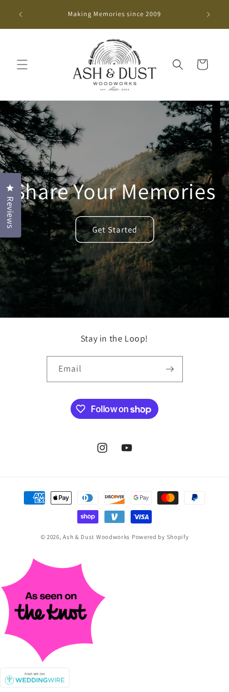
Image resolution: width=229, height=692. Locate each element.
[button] (22, 64)
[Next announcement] (208, 14)
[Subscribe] (170, 369)
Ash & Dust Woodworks (96, 537)
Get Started (114, 229)
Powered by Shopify (160, 537)
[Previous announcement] (20, 14)
